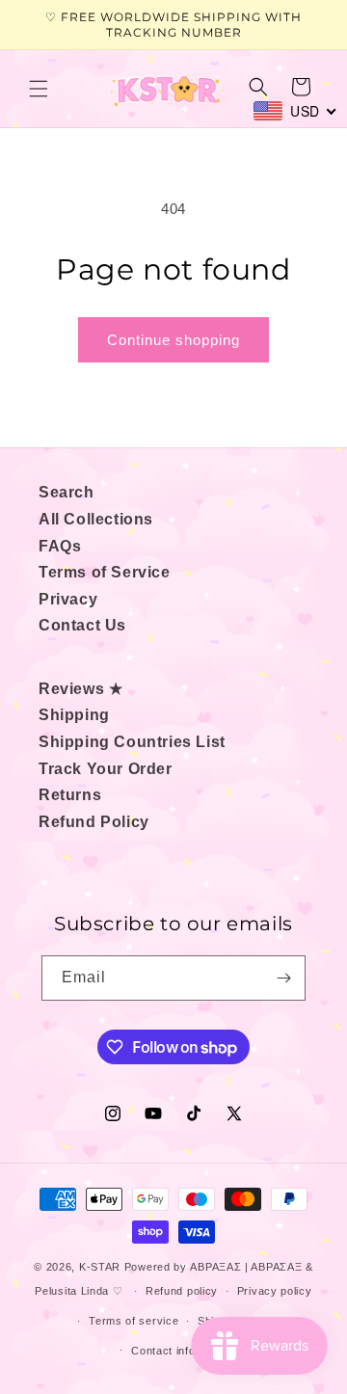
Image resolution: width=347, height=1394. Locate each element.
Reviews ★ (80, 689)
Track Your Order (106, 769)
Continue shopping (173, 340)
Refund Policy (94, 822)
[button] (38, 88)
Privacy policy (274, 1291)
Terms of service (133, 1321)
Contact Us (82, 625)
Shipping (74, 715)
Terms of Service (105, 572)
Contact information (182, 1350)
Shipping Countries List (132, 742)
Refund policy (182, 1291)
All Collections (96, 519)
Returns (70, 795)
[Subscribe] (283, 978)
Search (66, 492)
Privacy (68, 599)
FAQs (60, 546)
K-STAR (99, 1267)
